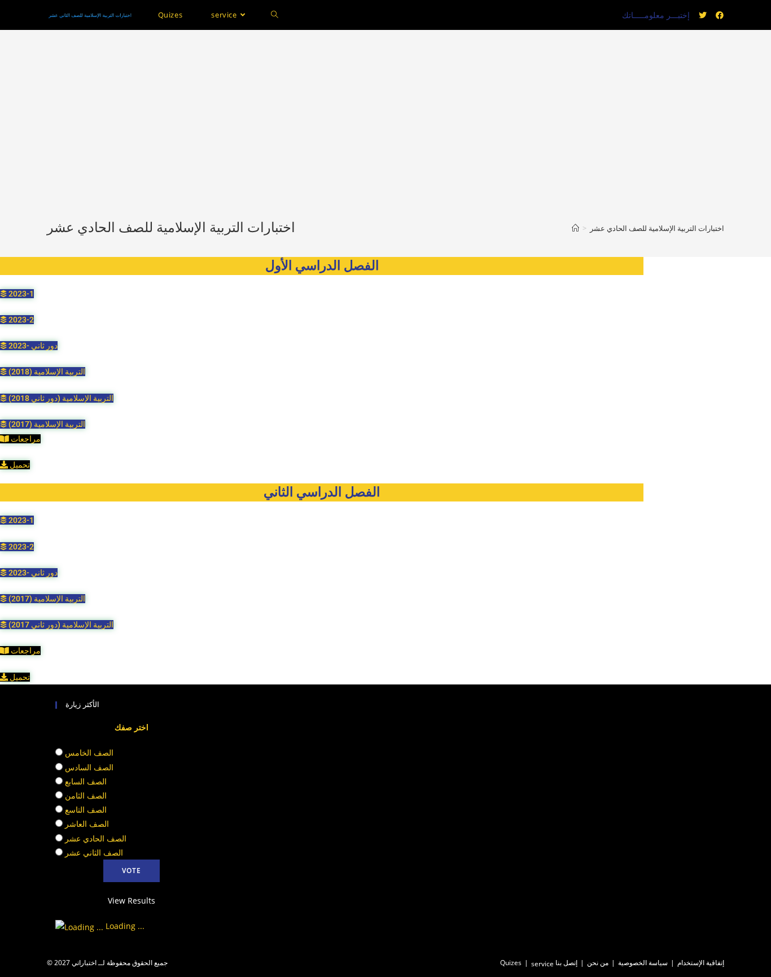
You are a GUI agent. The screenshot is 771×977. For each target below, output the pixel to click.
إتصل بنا (566, 962)
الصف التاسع (86, 809)
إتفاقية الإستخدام (700, 962)
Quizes (511, 962)
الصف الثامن (86, 795)
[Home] (575, 228)
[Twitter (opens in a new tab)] (702, 15)
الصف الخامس (89, 752)
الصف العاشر (87, 823)
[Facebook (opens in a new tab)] (719, 15)
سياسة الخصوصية (643, 962)
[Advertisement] (385, 134)
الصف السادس (89, 767)
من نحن (597, 962)
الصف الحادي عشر (95, 838)
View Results (131, 900)
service (542, 964)
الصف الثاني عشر (94, 852)
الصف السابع (86, 781)
